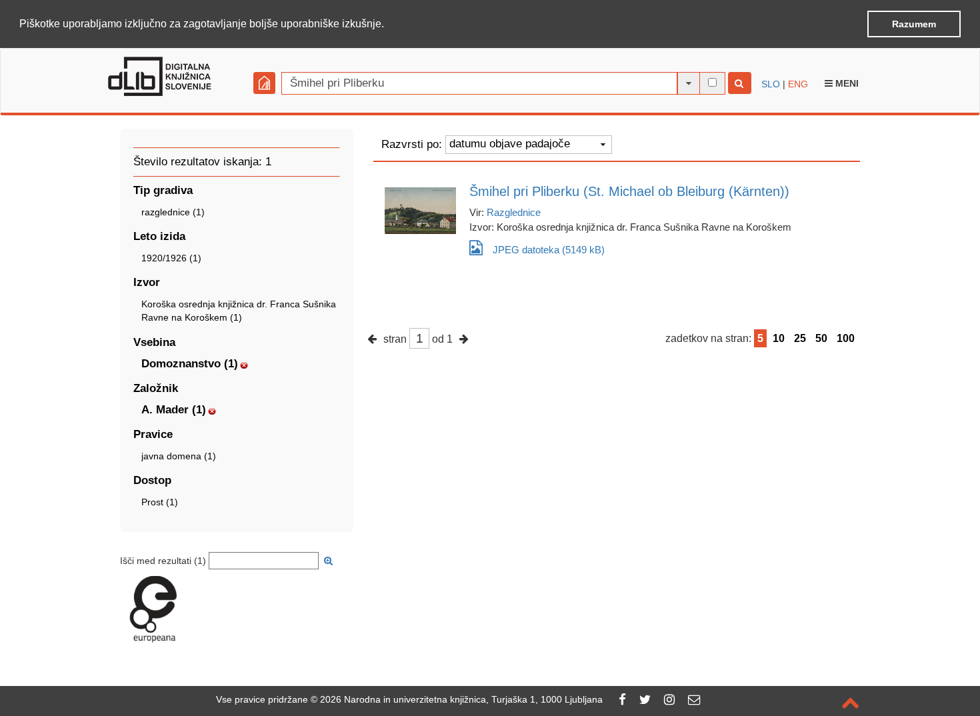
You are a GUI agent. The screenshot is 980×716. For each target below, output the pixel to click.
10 (779, 338)
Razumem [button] (914, 24)
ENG (798, 84)
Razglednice (514, 212)
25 (800, 338)
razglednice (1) (173, 212)
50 (821, 338)
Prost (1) (159, 502)
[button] (389, 25)
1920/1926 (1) (171, 258)
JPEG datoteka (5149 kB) (549, 249)
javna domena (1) (178, 456)
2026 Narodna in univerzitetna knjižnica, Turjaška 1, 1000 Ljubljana (461, 699)
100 (846, 338)
